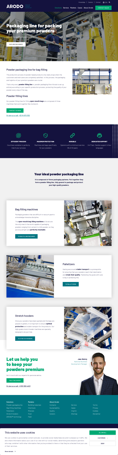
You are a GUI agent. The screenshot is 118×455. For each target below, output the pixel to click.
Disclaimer (96, 414)
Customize (101, 438)
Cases (80, 8)
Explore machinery (16, 44)
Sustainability (54, 408)
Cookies (95, 411)
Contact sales (103, 8)
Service (66, 8)
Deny (102, 443)
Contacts (53, 405)
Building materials (34, 405)
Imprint (74, 411)
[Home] (19, 7)
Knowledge (82, 2)
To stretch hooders (25, 338)
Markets (73, 8)
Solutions (58, 8)
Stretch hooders (12, 414)
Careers (90, 2)
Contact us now (15, 110)
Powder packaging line (14, 405)
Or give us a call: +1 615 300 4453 (18, 386)
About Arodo (88, 8)
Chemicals (31, 408)
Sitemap (74, 414)
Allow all (102, 432)
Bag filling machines (13, 408)
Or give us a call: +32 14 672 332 (18, 115)
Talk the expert (15, 380)
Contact (98, 2)
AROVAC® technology (13, 417)
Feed (30, 417)
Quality (52, 411)
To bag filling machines (26, 236)
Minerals (31, 411)
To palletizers (70, 284)
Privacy (95, 408)
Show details (9, 451)
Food (30, 414)
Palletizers (10, 411)
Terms (95, 405)
